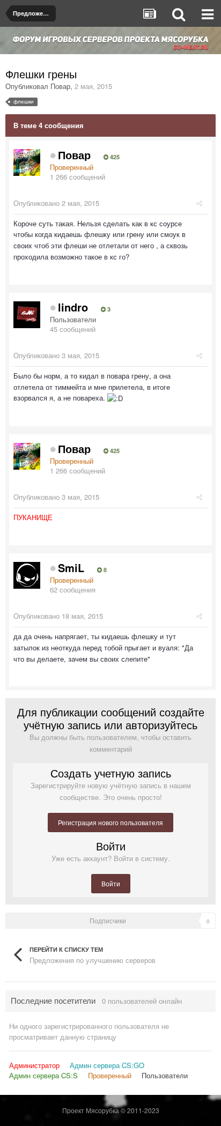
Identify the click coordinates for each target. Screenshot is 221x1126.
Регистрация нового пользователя (110, 822)
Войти (110, 883)
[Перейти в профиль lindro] (26, 314)
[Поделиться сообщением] (199, 203)
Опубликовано (56, 203)
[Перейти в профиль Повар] (26, 162)
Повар (60, 86)
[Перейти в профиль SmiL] (26, 575)
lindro (73, 307)
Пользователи (165, 1075)
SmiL (71, 567)
